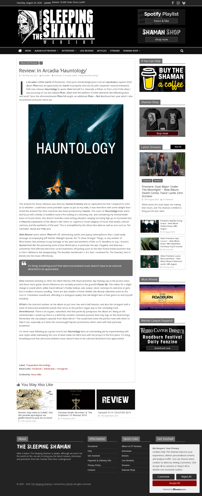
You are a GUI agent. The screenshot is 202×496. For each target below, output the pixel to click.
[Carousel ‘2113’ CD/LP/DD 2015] (116, 391)
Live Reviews (86, 50)
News (28, 50)
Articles (101, 50)
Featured (147, 180)
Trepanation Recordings (88, 75)
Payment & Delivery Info (99, 460)
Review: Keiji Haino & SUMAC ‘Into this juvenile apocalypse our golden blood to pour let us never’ (35, 415)
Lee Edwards (168, 199)
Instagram (62, 368)
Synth (74, 75)
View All (178, 147)
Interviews (68, 50)
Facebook (37, 368)
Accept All (174, 483)
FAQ (90, 451)
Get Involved (94, 455)
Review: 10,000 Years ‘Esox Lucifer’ (68, 2)
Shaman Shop (130, 50)
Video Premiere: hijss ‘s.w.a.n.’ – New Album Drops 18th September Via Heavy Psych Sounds (171, 242)
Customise (163, 476)
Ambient (57, 75)
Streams (115, 50)
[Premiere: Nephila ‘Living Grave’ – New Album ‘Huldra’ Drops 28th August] (149, 220)
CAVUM (69, 484)
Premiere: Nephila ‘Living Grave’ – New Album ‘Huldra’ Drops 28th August (171, 224)
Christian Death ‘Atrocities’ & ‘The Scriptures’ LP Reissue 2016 (75, 414)
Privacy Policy (94, 465)
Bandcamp (49, 368)
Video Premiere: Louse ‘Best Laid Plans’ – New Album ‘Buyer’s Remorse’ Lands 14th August (171, 260)
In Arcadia (67, 75)
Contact (91, 469)
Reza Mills (46, 75)
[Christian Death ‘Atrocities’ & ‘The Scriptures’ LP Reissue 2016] (76, 391)
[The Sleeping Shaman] (20, 51)
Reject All (186, 476)
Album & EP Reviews (45, 50)
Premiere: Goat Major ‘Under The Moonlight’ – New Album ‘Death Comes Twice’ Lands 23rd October (162, 191)
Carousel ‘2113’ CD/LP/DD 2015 (114, 412)
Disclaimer (93, 446)
